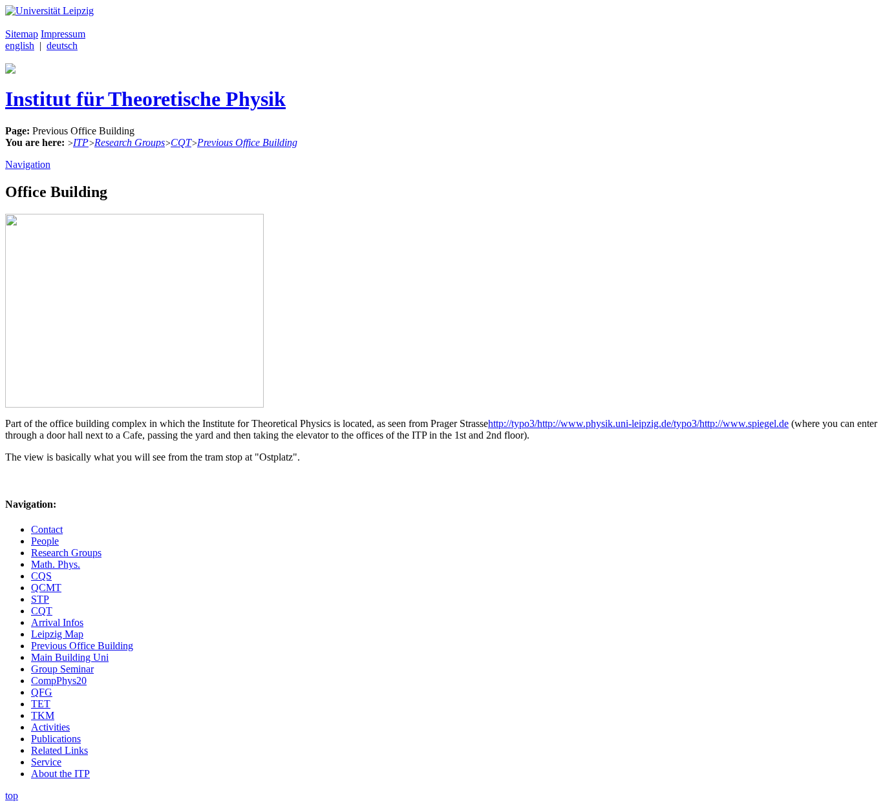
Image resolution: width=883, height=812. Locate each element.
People (45, 541)
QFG (41, 692)
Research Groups (129, 142)
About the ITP (60, 773)
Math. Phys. (55, 564)
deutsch (62, 45)
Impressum (63, 33)
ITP (81, 142)
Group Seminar (62, 668)
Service (46, 761)
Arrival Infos (57, 622)
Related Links (59, 750)
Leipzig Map (57, 634)
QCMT (46, 587)
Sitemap (21, 33)
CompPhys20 (59, 680)
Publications (56, 738)
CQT (181, 142)
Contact (47, 529)
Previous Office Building (247, 142)
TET (40, 703)
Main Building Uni (70, 657)
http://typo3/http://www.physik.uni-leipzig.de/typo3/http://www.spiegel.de (638, 423)
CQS (41, 575)
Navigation (27, 164)
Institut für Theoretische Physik (145, 98)
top (11, 795)
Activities (50, 727)
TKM (42, 715)
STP (40, 599)
